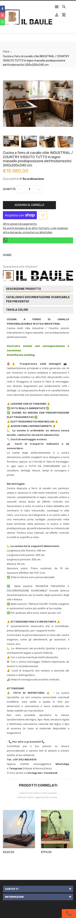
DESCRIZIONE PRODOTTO (23, 289)
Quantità (9, 189)
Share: (7, 255)
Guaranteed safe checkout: (20, 266)
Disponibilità (10, 179)
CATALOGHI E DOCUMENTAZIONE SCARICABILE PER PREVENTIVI (38, 299)
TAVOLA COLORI (17, 309)
